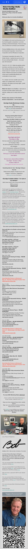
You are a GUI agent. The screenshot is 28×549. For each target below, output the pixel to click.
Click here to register (7, 294)
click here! (22, 394)
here (10, 108)
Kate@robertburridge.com (12, 236)
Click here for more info (14, 133)
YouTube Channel (14, 192)
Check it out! (14, 186)
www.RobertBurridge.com (8, 490)
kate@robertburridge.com (11, 223)
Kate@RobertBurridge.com (12, 377)
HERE (6, 380)
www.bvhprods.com (12, 209)
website (4, 192)
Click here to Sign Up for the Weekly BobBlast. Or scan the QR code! (14, 494)
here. (19, 469)
